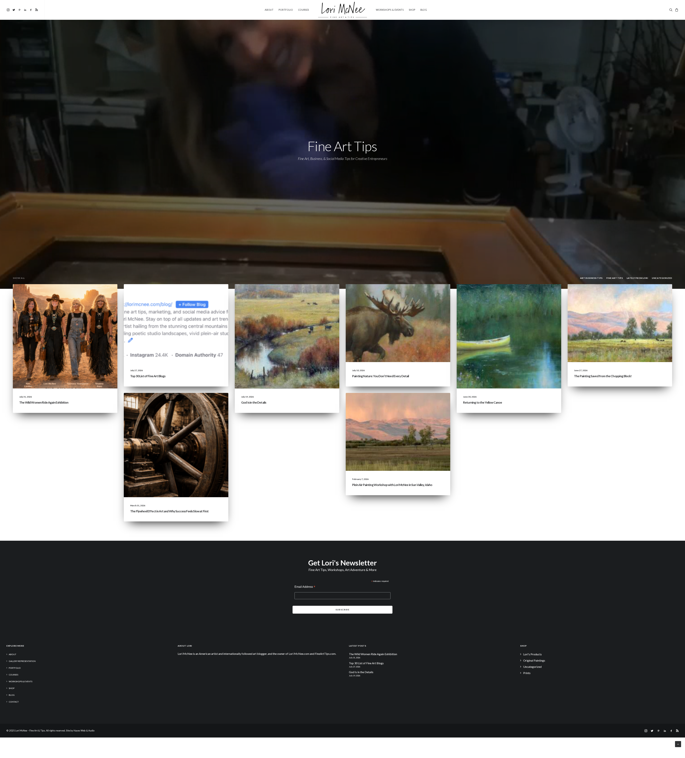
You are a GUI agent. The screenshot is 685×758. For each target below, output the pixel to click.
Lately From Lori (100, 292)
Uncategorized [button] (662, 278)
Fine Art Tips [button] (614, 278)
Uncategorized (78, 292)
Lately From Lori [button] (637, 278)
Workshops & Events (390, 9)
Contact (14, 701)
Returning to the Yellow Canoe (482, 402)
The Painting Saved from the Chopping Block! (602, 376)
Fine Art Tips (214, 292)
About (269, 9)
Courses (303, 9)
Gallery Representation (22, 661)
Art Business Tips (211, 401)
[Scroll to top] (678, 743)
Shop (412, 9)
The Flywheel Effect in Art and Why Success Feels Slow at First (169, 511)
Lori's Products (532, 654)
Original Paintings (534, 660)
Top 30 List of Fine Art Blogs (147, 376)
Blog (423, 9)
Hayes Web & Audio (84, 730)
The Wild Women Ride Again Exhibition (43, 402)
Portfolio (286, 9)
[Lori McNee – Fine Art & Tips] (342, 10)
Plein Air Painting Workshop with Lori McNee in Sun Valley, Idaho (392, 485)
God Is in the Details (253, 402)
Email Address (305, 587)
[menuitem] (8, 10)
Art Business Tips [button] (591, 278)
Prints (527, 673)
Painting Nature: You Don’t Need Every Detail (380, 376)
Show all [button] (19, 278)
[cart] (676, 10)
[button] (8, 10)
